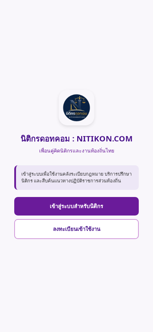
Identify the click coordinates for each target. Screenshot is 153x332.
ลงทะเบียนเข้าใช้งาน (76, 228)
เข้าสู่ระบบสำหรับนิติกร (76, 205)
